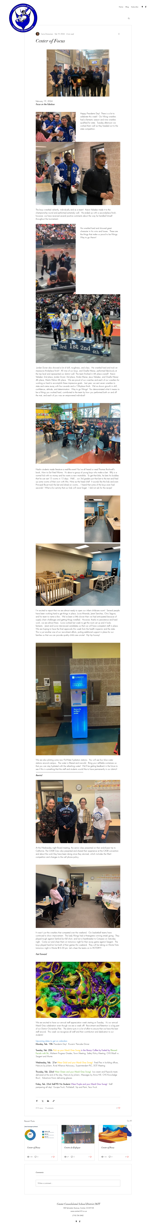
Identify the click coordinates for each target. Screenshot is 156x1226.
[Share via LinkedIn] (48, 1101)
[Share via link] (54, 1101)
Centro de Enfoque (72, 1147)
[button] (129, 18)
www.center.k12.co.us (79, 1211)
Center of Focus (33, 1147)
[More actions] (119, 33)
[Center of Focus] (40, 1134)
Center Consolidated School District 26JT (78, 1203)
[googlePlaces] (142, 7)
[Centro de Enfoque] (78, 1134)
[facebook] (146, 7)
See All (129, 1121)
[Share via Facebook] (37, 1101)
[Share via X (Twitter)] (42, 1101)
